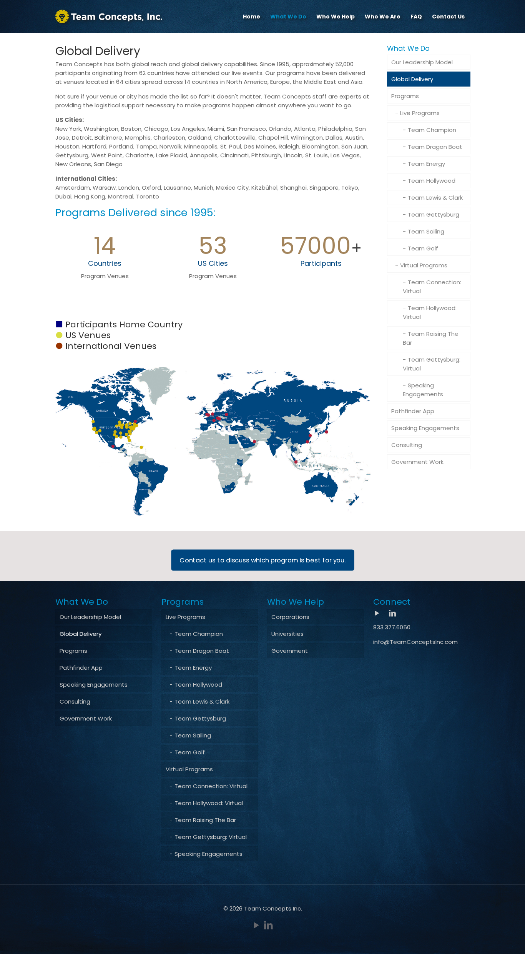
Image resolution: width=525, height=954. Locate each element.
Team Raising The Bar (431, 338)
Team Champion (432, 130)
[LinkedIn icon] (268, 925)
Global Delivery (412, 79)
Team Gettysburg (433, 214)
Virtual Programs (423, 265)
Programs (405, 96)
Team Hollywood (431, 181)
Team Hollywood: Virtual (430, 312)
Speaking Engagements (423, 389)
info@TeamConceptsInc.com (415, 642)
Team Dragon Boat (435, 147)
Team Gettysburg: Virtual (431, 363)
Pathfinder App (412, 411)
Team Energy (426, 164)
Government (289, 651)
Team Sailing (426, 231)
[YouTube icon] (256, 925)
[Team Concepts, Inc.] (108, 16)
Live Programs (420, 113)
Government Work (417, 462)
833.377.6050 (391, 627)
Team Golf (423, 248)
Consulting (406, 445)
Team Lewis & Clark (435, 197)
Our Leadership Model (422, 62)
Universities (287, 634)
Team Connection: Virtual (432, 286)
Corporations (290, 617)
